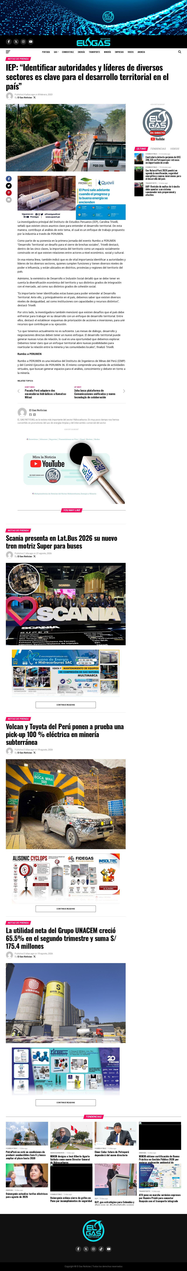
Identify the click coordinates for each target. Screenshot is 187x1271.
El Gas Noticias (25, 97)
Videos (131, 51)
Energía (81, 51)
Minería (107, 51)
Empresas (119, 51)
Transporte (94, 51)
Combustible (68, 51)
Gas (55, 51)
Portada (46, 51)
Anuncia (141, 51)
